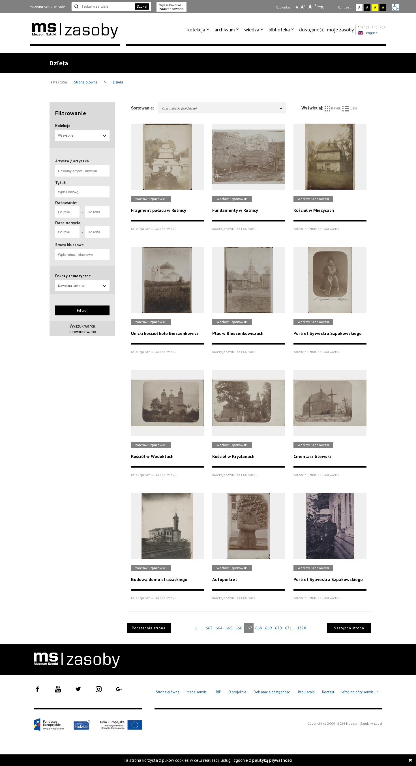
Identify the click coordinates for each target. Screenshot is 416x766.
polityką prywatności (272, 760)
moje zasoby (340, 29)
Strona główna (86, 82)
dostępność (311, 29)
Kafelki (336, 108)
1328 (301, 628)
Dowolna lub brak (71, 285)
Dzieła (118, 82)
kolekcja (196, 29)
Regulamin (306, 692)
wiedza (251, 29)
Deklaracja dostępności (272, 692)
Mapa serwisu (198, 692)
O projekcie (237, 692)
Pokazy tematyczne (73, 275)
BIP (218, 692)
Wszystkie (65, 135)
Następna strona (349, 628)
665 (229, 628)
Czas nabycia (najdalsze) (179, 108)
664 (219, 628)
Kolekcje (62, 125)
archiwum (225, 29)
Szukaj (142, 6)
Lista (353, 108)
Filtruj (82, 310)
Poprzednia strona (149, 628)
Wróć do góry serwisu (360, 692)
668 (258, 628)
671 (288, 628)
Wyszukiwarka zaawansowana (171, 7)
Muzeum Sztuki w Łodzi (48, 7)
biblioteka (279, 29)
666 (238, 628)
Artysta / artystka (72, 160)
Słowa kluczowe (69, 244)
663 (209, 628)
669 (268, 628)
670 (278, 628)
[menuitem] (199, 29)
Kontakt (328, 692)
